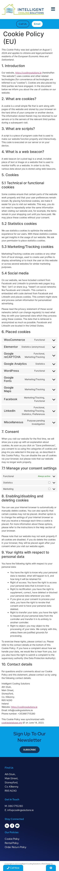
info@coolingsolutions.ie (20, 810)
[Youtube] (17, 826)
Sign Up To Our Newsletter (29, 736)
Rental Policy (12, 843)
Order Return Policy (15, 847)
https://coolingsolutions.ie (28, 72)
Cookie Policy (12, 839)
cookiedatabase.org (12, 722)
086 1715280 (15, 806)
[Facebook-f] (12, 826)
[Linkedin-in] (7, 826)
